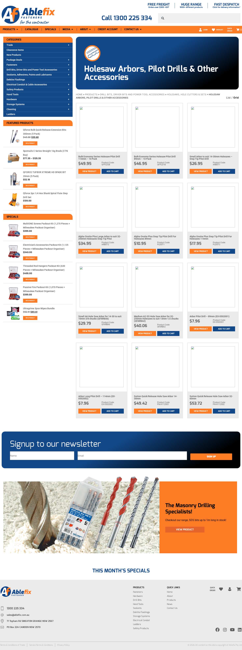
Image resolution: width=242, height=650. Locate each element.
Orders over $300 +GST (158, 7)
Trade (10, 45)
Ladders (11, 114)
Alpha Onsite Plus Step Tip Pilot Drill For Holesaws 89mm (155, 237)
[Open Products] (17, 29)
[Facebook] (217, 630)
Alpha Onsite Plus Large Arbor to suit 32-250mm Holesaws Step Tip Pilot (99, 237)
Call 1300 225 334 (127, 18)
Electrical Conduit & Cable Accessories (27, 84)
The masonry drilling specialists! (190, 508)
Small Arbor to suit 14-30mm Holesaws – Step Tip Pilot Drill (211, 157)
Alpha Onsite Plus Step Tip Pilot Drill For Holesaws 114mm (211, 237)
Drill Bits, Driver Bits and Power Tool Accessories (32, 69)
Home (79, 94)
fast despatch (226, 4)
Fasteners (12, 64)
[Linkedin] (240, 630)
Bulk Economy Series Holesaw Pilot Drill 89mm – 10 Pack (155, 157)
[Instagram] (225, 630)
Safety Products (15, 89)
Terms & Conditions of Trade (12, 645)
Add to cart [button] (113, 171)
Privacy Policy (63, 645)
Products (91, 94)
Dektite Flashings (16, 79)
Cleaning (11, 109)
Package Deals (14, 59)
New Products (14, 55)
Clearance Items (15, 50)
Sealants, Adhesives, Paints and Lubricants (29, 74)
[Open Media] (72, 29)
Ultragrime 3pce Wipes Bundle (39, 308)
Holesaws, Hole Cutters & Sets (186, 94)
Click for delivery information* (226, 7)
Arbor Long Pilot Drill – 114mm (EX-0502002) (96, 397)
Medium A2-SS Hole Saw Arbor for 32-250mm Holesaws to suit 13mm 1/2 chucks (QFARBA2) (156, 318)
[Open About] (90, 29)
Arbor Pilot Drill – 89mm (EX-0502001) (209, 316)
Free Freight (159, 4)
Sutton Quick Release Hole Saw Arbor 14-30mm (155, 397)
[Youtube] (232, 630)
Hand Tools (12, 94)
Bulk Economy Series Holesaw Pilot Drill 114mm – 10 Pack (99, 157)
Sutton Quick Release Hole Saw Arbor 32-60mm (211, 397)
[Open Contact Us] (140, 29)
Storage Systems (16, 104)
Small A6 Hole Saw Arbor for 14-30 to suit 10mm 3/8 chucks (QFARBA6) (99, 317)
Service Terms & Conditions (41, 645)
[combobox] (199, 18)
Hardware (12, 99)
